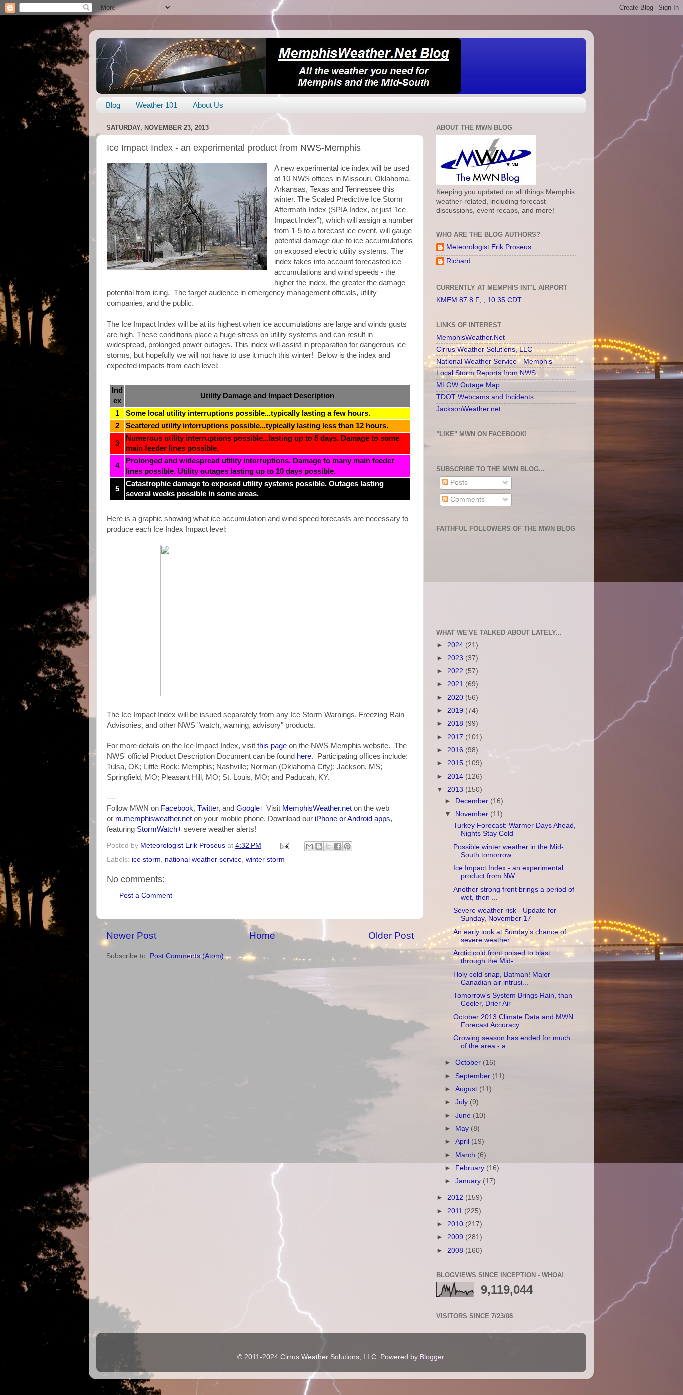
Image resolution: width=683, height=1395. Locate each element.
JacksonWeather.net (468, 409)
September (474, 1076)
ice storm (146, 859)
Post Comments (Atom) (187, 956)
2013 (457, 789)
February (471, 1168)
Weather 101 (157, 105)
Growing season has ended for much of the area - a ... (512, 1042)
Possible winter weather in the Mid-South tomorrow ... (509, 851)
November (473, 814)
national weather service (203, 859)
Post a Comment (146, 895)
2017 (457, 737)
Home (263, 935)
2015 (457, 763)
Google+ (250, 808)
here (304, 756)
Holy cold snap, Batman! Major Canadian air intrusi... (502, 978)
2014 (457, 776)
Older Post (391, 935)
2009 (457, 1237)
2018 (457, 723)
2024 (457, 645)
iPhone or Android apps (352, 819)
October (469, 1062)
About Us (208, 105)
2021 (457, 684)
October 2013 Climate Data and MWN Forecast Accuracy (514, 1021)
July (463, 1102)
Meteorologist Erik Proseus (489, 247)
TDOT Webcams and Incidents (485, 397)
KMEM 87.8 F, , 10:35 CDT (479, 300)
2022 (457, 671)
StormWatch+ (159, 829)
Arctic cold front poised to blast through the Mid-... (502, 957)
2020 (457, 697)
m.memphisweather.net (154, 819)
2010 (457, 1224)
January (469, 1181)
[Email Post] (284, 845)
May (463, 1128)
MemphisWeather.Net (470, 337)
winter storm (265, 859)
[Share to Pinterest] (347, 846)
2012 (457, 1197)
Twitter (208, 808)
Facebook (177, 808)
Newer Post (131, 935)
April (464, 1141)
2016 (457, 750)
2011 (456, 1211)
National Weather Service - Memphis (494, 361)
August (468, 1089)
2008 (457, 1250)
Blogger (432, 1357)
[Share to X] (329, 846)
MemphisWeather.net (317, 808)
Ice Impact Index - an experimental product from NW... (509, 872)
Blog (113, 105)
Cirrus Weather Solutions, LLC (484, 349)
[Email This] (309, 846)
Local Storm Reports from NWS (486, 373)
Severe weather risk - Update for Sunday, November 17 (505, 914)
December (473, 801)
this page (272, 746)
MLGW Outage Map (468, 385)
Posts (458, 482)
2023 (457, 658)
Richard (458, 261)
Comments (466, 499)
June (464, 1115)
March (467, 1155)
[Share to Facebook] (338, 846)
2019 (457, 710)
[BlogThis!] (319, 846)
